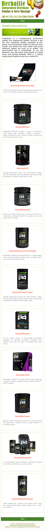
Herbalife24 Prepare (22, 416)
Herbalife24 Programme (22, 458)
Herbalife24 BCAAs (22, 127)
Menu (22, 21)
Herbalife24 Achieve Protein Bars (22, 86)
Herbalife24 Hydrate (22, 334)
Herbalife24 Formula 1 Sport (22, 292)
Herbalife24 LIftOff (22, 375)
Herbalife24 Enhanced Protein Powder (22, 251)
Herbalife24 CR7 (22, 168)
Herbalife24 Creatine (22, 210)
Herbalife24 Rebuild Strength (22, 499)
